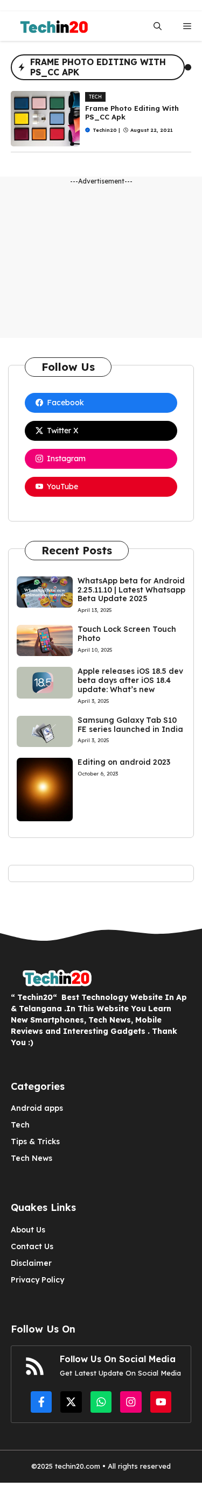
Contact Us (32, 1246)
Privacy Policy (37, 1280)
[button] (157, 26)
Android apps (37, 1108)
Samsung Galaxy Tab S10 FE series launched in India (130, 724)
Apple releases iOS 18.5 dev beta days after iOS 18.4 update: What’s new (130, 680)
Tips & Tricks (35, 1141)
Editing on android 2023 (124, 762)
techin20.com (76, 1466)
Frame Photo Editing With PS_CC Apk (132, 112)
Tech (95, 97)
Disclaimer (31, 1263)
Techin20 (105, 130)
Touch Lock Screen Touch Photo (127, 633)
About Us (28, 1230)
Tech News (31, 1158)
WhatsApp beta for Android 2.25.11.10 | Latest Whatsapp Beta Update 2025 (131, 590)
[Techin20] (50, 26)
